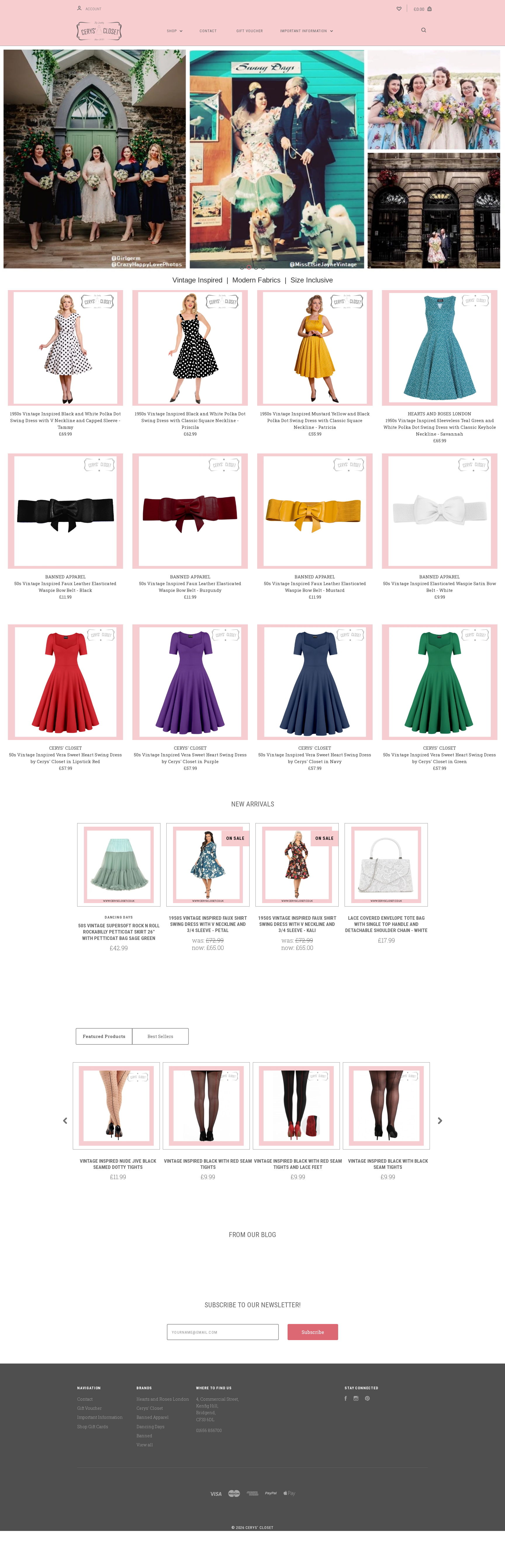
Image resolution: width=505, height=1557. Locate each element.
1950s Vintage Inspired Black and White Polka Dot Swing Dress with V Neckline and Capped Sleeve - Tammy (65, 420)
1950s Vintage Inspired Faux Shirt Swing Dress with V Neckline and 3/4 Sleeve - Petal (208, 924)
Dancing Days (150, 1426)
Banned (144, 1435)
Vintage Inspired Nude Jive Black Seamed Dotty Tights (118, 1164)
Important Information (304, 31)
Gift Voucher (249, 31)
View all (144, 1445)
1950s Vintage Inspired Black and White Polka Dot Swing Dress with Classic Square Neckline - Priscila (190, 420)
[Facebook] (346, 1399)
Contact (208, 31)
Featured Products (104, 1036)
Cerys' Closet (149, 1408)
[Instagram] (356, 1399)
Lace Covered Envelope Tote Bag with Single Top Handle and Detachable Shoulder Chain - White (386, 924)
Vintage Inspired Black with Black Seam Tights (388, 1164)
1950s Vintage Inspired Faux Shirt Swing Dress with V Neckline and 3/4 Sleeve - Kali (297, 924)
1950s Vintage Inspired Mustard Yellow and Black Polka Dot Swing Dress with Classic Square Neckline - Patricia (315, 420)
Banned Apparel (152, 1417)
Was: (199, 940)
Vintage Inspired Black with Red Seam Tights (208, 1164)
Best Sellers (160, 1036)
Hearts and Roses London (162, 1399)
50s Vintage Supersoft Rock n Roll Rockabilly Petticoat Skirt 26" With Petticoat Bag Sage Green (119, 932)
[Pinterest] (367, 1399)
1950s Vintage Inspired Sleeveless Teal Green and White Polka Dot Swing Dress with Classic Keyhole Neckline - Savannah (439, 427)
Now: (199, 947)
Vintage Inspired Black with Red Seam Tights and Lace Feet (298, 1164)
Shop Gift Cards (92, 1426)
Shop (172, 31)
